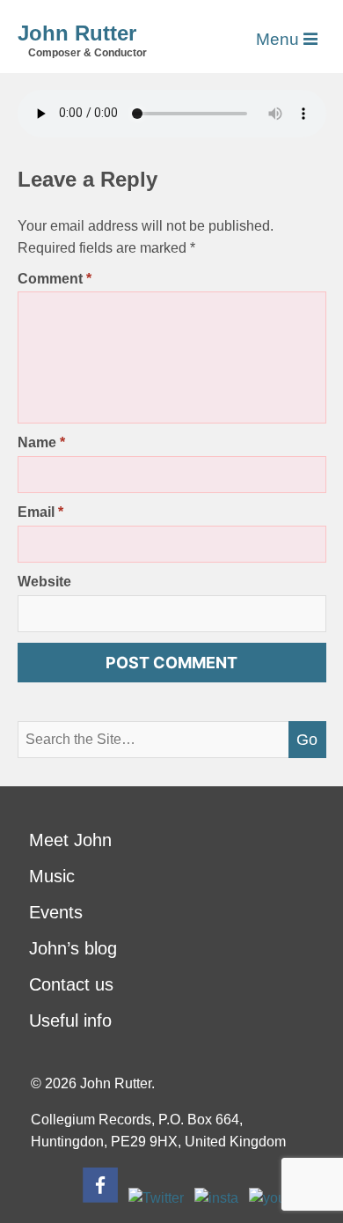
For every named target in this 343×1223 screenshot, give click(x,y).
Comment (54, 278)
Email (40, 512)
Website (44, 581)
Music (52, 876)
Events (56, 912)
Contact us (71, 984)
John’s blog (73, 948)
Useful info (70, 1020)
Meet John (70, 840)
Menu (279, 39)
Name (41, 442)
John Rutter (77, 33)
